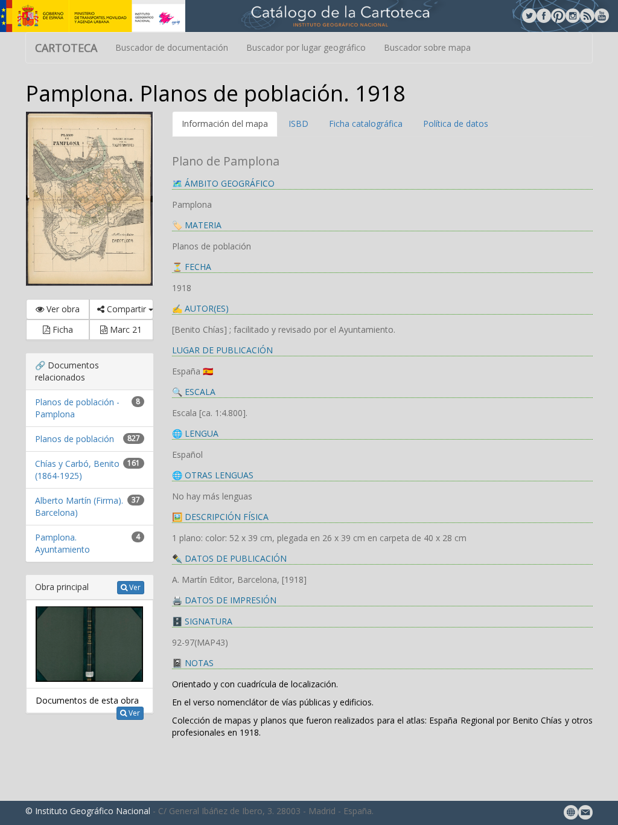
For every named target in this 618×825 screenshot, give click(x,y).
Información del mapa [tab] (225, 123)
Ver (134, 587)
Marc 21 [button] (124, 329)
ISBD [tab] (298, 123)
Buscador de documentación (171, 47)
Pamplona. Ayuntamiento (62, 543)
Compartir (126, 309)
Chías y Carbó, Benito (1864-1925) (77, 469)
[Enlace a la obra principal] (89, 643)
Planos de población (74, 439)
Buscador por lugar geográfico (306, 47)
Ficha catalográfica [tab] (366, 123)
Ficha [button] (61, 329)
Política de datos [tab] (455, 123)
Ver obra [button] (62, 309)
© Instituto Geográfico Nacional (87, 811)
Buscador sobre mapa (427, 47)
